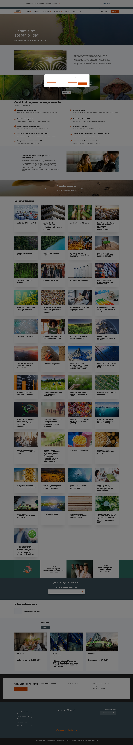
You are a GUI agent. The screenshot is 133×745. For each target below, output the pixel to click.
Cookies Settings (51, 83)
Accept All (83, 83)
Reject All (72, 83)
